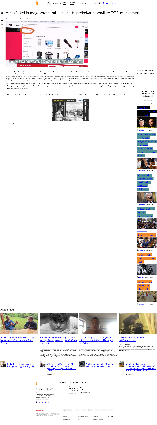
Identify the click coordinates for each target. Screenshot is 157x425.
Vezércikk (148, 250)
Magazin (90, 409)
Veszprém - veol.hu (110, 416)
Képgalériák (82, 389)
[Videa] (107, 3)
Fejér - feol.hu (80, 414)
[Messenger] (2, 13)
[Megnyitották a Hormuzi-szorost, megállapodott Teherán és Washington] (147, 197)
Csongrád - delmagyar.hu (66, 419)
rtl (138, 73)
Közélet (76, 409)
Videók (81, 387)
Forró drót (65, 3)
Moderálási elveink (72, 393)
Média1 (103, 76)
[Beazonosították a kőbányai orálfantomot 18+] (138, 323)
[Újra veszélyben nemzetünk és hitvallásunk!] (147, 297)
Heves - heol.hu (80, 419)
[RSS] (116, 3)
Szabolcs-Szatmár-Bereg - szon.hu (98, 419)
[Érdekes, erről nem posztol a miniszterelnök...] (147, 224)
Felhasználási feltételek (73, 390)
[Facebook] (110, 3)
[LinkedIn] (2, 20)
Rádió (111, 409)
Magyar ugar (73, 3)
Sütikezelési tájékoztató (73, 388)
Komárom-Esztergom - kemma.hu (97, 414)
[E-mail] (2, 24)
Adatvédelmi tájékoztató (71, 385)
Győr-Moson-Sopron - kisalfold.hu (83, 416)
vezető (141, 73)
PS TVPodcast (82, 384)
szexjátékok (152, 73)
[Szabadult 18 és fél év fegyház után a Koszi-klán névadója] (82, 364)
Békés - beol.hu (65, 416)
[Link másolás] (2, 27)
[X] (113, 3)
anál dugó (146, 73)
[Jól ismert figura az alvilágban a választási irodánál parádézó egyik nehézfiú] (98, 323)
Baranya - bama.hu (65, 414)
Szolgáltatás (104, 409)
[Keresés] (99, 3)
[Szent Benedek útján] (147, 243)
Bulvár (97, 409)
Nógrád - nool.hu (95, 416)
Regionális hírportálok (67, 409)
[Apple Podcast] (51, 402)
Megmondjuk (57, 3)
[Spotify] (48, 402)
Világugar (82, 3)
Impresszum (60, 384)
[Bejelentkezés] (103, 3)
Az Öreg (146, 130)
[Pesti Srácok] (40, 3)
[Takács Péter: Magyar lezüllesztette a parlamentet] (147, 123)
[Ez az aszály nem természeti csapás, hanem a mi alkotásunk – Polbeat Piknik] (19, 323)
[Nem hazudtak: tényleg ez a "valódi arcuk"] (147, 270)
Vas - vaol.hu (109, 414)
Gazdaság (84, 409)
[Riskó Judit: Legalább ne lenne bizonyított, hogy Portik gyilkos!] (3, 364)
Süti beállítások (83, 392)
